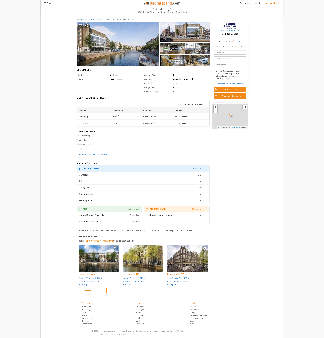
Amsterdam (95, 19)
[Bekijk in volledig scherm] (245, 107)
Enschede (140, 321)
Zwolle (138, 318)
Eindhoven (140, 315)
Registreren (245, 3)
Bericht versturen (231, 89)
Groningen (140, 307)
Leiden (192, 321)
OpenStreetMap (235, 127)
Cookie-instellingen (143, 331)
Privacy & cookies (127, 331)
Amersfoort (87, 324)
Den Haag (86, 309)
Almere (138, 312)
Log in (258, 3)
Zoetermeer (195, 309)
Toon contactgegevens (231, 96)
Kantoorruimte (83, 19)
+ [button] (215, 107)
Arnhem (193, 307)
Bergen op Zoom (197, 318)
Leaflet (219, 127)
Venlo (192, 324)
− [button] (215, 111)
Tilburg (192, 312)
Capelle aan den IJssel (198, 315)
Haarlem (85, 321)
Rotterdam (86, 307)
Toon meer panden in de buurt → (92, 290)
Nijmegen (140, 309)
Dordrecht (140, 324)
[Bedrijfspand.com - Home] (162, 3)
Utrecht (85, 312)
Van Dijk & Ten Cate (230, 30)
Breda (84, 315)
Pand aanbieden (272, 3)
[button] (243, 84)
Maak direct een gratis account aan (229, 84)
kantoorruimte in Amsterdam (99, 240)
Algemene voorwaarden (163, 331)
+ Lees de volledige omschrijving (94, 154)
